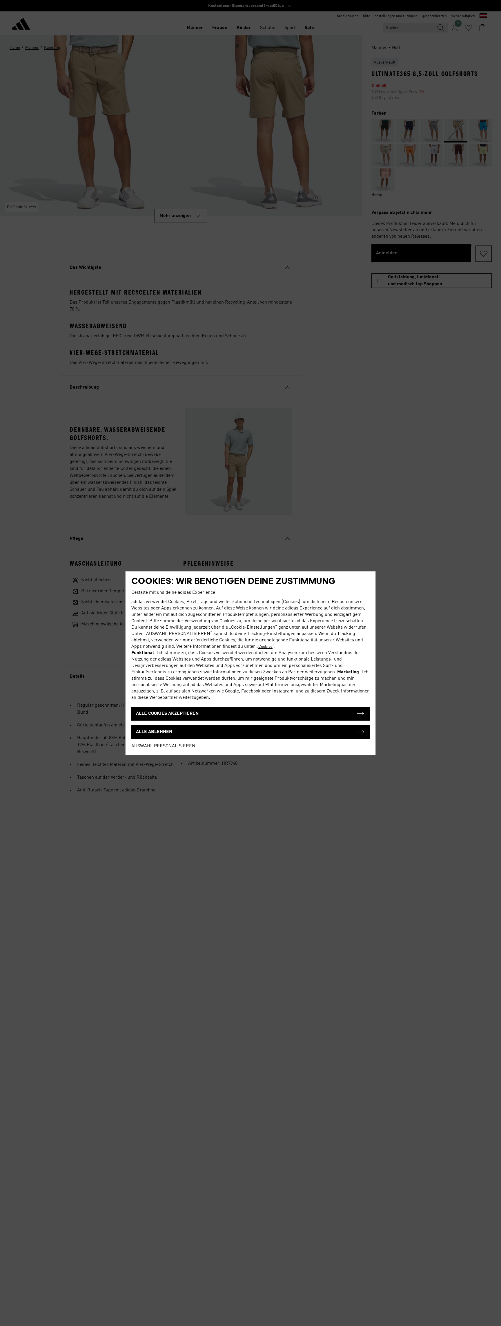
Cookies (265, 647)
